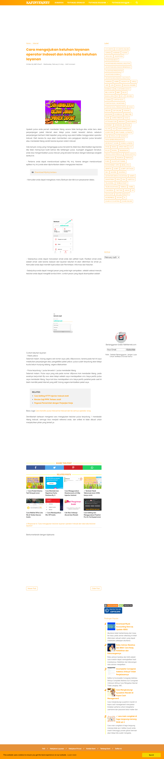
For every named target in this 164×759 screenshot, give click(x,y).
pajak (107, 150)
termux (123, 187)
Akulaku (108, 56)
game (107, 118)
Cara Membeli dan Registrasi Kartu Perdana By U (52, 493)
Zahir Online (127, 201)
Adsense (116, 52)
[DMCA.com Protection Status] (126, 606)
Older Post (96, 588)
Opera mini (123, 147)
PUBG (107, 161)
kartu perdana (124, 129)
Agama (124, 52)
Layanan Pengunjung (79, 24)
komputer (109, 132)
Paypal (114, 150)
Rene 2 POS (125, 165)
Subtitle (131, 179)
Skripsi (132, 176)
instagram (131, 121)
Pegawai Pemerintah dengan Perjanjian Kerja (53, 403)
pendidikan (124, 150)
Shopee (113, 172)
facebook (118, 114)
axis (112, 85)
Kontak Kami (90, 749)
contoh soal (118, 100)
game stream (117, 118)
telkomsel (109, 183)
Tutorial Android (76, 2)
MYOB (107, 147)
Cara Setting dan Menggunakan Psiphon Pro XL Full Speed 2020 (92, 515)
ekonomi (108, 114)
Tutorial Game (62, 8)
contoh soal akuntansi (115, 103)
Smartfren (109, 179)
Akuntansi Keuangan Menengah (118, 67)
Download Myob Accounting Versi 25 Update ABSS (124, 627)
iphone (127, 125)
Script (116, 168)
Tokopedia (109, 190)
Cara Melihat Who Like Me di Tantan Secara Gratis (34, 515)
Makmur (123, 136)
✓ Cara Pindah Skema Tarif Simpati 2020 (34, 492)
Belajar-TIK (109, 92)
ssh (123, 179)
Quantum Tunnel (119, 161)
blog (124, 92)
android (108, 81)
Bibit (118, 92)
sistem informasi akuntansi (116, 176)
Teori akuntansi (111, 187)
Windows (125, 194)
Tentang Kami (105, 749)
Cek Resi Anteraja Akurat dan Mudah (71, 514)
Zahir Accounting (112, 201)
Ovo (130, 147)
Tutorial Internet (84, 8)
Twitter (119, 190)
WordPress (109, 197)
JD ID (114, 129)
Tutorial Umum (110, 13)
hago (126, 118)
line (107, 136)
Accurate (109, 49)
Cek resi (129, 96)
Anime (116, 81)
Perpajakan (109, 158)
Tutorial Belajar (97, 2)
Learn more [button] (71, 755)
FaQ (43, 749)
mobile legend (127, 143)
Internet (108, 125)
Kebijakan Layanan (57, 749)
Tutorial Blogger (120, 2)
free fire (128, 114)
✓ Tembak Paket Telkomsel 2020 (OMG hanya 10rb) (92, 493)
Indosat (122, 121)
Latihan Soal (108, 19)
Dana (131, 107)
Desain (108, 110)
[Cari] (137, 2)
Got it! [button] (151, 755)
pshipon (120, 158)
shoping (122, 172)
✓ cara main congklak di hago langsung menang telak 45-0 (126, 719)
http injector (110, 121)
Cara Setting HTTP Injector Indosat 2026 (51, 396)
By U (122, 96)
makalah (114, 136)
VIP (133, 190)
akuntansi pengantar (114, 71)
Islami (107, 129)
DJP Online (117, 110)
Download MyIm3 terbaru (45, 172)
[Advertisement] (64, 83)
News (114, 147)
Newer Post (32, 588)
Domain (126, 110)
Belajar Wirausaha (122, 89)
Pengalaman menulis (113, 154)
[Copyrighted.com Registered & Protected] (111, 606)
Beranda (59, 2)
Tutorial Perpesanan (86, 13)
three (131, 187)
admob (108, 52)
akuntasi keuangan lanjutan (117, 78)
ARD (106, 85)
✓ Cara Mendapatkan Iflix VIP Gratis (53, 514)
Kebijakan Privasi (75, 749)
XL (125, 197)
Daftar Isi (118, 749)
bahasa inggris (130, 85)
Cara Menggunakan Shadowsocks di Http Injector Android (72, 493)
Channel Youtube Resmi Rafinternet (46, 24)
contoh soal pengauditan (116, 107)
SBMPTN (108, 168)
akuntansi (119, 56)
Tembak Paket (121, 183)
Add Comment (70, 64)
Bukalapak (109, 96)
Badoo (118, 85)
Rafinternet (38, 3)
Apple (134, 81)
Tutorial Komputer (107, 8)
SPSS (118, 179)
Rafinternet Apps (112, 165)
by (117, 96)
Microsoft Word (112, 143)
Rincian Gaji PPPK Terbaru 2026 (47, 399)
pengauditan (130, 154)
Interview (119, 125)
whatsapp (109, 194)
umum (127, 190)
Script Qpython (127, 168)
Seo (106, 172)
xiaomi (119, 197)
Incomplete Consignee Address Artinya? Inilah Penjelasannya (126, 672)
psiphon (129, 158)
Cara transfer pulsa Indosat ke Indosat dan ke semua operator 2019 (63, 411)
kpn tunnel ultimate (124, 132)
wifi (117, 194)
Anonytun (125, 81)
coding (108, 100)
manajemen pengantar (114, 139)
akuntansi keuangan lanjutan (117, 63)
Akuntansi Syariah (112, 74)
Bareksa (108, 89)
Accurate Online (122, 49)
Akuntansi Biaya (111, 60)
